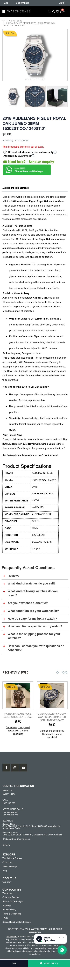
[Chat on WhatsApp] (62, 950)
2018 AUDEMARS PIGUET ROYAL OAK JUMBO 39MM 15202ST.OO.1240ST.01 (34, 123)
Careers (6, 844)
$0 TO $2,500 (15, 20)
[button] (57, 672)
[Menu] (3, 11)
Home (3, 21)
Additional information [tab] (15, 187)
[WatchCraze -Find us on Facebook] (6, 767)
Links (61, 3)
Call (14, 963)
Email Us (7, 790)
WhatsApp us (51, 963)
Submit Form (8, 793)
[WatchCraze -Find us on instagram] (15, 767)
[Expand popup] (59, 937)
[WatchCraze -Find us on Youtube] (23, 767)
